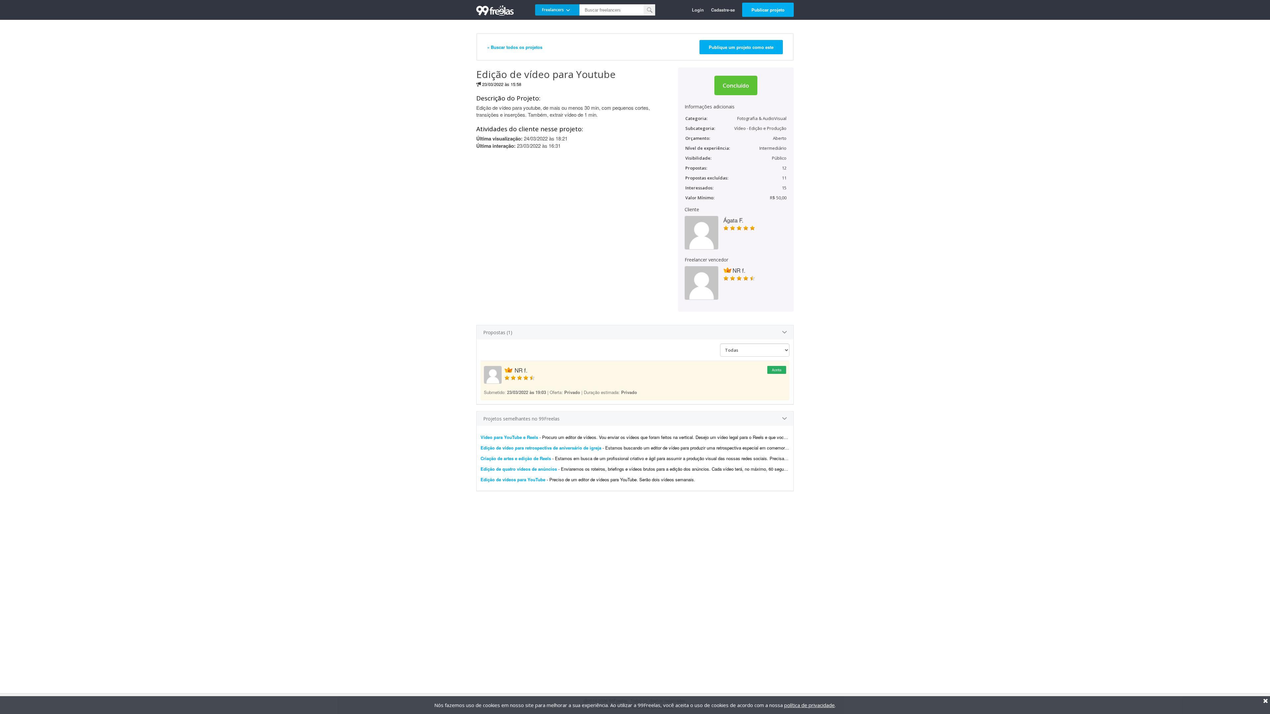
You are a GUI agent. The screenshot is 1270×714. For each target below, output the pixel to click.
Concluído (736, 85)
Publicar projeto (767, 10)
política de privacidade (809, 705)
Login (698, 10)
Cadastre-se (723, 10)
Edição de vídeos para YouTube (513, 479)
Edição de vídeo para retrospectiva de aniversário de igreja (541, 448)
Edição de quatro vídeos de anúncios (519, 469)
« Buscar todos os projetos (514, 47)
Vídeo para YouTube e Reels (509, 437)
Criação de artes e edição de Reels (516, 458)
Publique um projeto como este (741, 47)
